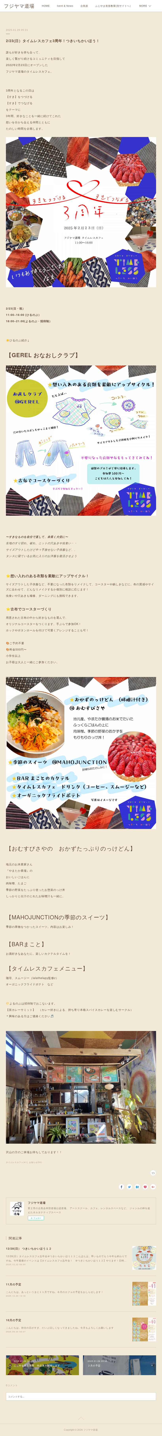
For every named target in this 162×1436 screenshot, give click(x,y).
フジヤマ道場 (19, 6)
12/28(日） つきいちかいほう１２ (29, 1248)
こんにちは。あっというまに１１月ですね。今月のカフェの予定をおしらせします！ (55, 1291)
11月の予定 (13, 1284)
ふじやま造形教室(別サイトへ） (113, 6)
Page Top (81, 1419)
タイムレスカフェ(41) (17, 1162)
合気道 (84, 6)
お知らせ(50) (35, 1162)
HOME (46, 6)
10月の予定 (13, 1320)
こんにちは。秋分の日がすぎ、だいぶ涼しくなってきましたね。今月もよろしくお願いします (60, 1327)
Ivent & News (65, 6)
